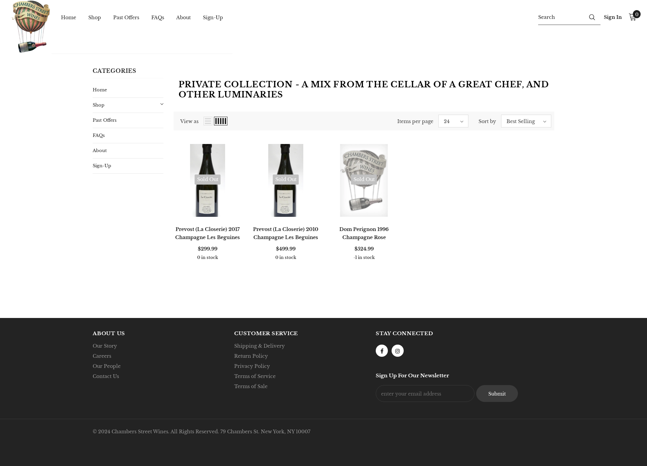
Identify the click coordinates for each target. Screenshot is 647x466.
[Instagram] (398, 351)
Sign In (613, 17)
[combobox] (561, 17)
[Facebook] (382, 351)
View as (189, 121)
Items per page (415, 121)
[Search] (592, 17)
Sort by (487, 121)
